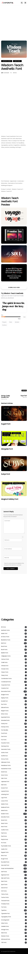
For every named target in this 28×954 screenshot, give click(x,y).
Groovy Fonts (4, 759)
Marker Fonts (4, 804)
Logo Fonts (4, 797)
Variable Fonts (5, 926)
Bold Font (3, 643)
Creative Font (5, 688)
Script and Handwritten (7, 868)
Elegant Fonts (4, 710)
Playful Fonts (4, 839)
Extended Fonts (5, 720)
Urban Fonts (4, 923)
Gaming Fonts (5, 746)
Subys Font (5, 474)
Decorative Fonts (5, 691)
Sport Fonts (4, 884)
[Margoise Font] (14, 438)
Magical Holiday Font (9, 499)
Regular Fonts (4, 852)
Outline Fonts (4, 830)
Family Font (4, 723)
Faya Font (24, 396)
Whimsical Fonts (5, 939)
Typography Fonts (6, 916)
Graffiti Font (4, 755)
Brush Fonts (4, 649)
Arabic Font (4, 633)
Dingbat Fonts (5, 694)
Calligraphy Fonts (5, 656)
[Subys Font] (14, 463)
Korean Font (4, 788)
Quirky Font (4, 849)
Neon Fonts (4, 826)
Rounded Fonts (5, 862)
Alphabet (17, 322)
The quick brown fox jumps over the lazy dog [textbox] (13, 306)
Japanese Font (5, 781)
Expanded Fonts (5, 717)
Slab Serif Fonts (5, 878)
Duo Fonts (4, 704)
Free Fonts (4, 736)
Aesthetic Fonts (7, 61)
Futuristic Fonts (5, 743)
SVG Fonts (4, 891)
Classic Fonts (4, 672)
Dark (24, 317)
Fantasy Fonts (5, 727)
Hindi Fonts (4, 772)
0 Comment (6, 72)
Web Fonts (4, 933)
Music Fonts (4, 823)
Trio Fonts (3, 907)
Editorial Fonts (5, 707)
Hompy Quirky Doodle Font (5, 397)
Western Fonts (5, 936)
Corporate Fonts (5, 685)
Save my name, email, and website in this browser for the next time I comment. (14, 564)
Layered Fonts (5, 791)
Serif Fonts (17, 61)
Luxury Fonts (4, 801)
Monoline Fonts (5, 817)
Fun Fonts (3, 739)
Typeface (3, 910)
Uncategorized (5, 920)
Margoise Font (7, 449)
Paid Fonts (4, 833)
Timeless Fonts (5, 904)
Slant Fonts (4, 881)
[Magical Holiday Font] (14, 488)
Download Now (14, 287)
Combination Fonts (6, 678)
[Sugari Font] (14, 413)
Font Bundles (4, 730)
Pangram (4, 322)
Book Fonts (4, 646)
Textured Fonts (5, 900)
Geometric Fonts (5, 749)
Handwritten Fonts (19, 483)
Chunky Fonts (5, 669)
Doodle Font (4, 701)
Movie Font (4, 820)
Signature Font (5, 875)
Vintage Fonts (5, 929)
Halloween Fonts (5, 762)
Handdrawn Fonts (6, 765)
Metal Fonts (4, 810)
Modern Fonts (16, 433)
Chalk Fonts (4, 662)
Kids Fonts (4, 784)
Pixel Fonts (4, 836)
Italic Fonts (4, 778)
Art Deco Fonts (5, 636)
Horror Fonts (4, 775)
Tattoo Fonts (4, 894)
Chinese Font (4, 665)
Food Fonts (4, 733)
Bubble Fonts (4, 652)
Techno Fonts (5, 897)
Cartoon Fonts (5, 659)
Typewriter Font (5, 913)
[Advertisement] (14, 19)
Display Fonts (7, 433)
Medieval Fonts (5, 807)
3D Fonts (3, 627)
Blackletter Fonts (5, 640)
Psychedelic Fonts (6, 846)
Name (10, 322)
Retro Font (4, 855)
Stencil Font (4, 887)
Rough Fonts (4, 858)
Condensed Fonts (6, 681)
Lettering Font (5, 794)
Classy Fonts (4, 675)
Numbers (4, 325)
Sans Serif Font (5, 865)
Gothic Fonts (4, 752)
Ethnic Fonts (4, 714)
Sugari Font (5, 424)
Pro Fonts (3, 842)
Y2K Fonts (3, 942)
